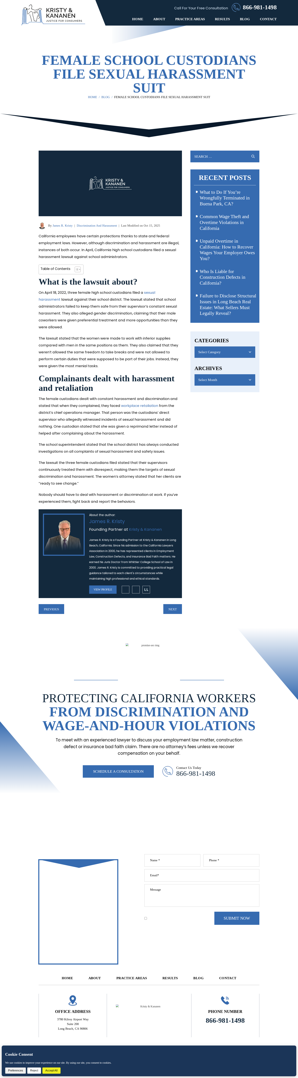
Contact (268, 19)
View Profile (103, 589)
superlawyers (125, 589)
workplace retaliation (139, 405)
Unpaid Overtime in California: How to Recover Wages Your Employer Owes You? (227, 249)
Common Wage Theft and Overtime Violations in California (224, 222)
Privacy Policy (172, 913)
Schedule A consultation (118, 771)
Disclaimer (152, 912)
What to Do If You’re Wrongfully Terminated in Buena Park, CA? (225, 197)
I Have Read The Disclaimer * (169, 918)
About (159, 19)
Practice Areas (190, 19)
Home (137, 19)
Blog (245, 19)
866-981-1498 (260, 7)
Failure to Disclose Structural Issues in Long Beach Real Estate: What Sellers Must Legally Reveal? (228, 304)
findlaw (136, 589)
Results (222, 19)
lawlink (146, 589)
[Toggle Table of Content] (76, 269)
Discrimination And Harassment (97, 225)
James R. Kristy (63, 225)
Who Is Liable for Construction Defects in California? (222, 277)
